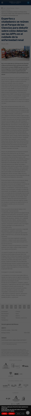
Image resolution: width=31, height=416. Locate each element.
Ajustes (18, 413)
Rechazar (11, 413)
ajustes (12, 410)
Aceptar (4, 413)
